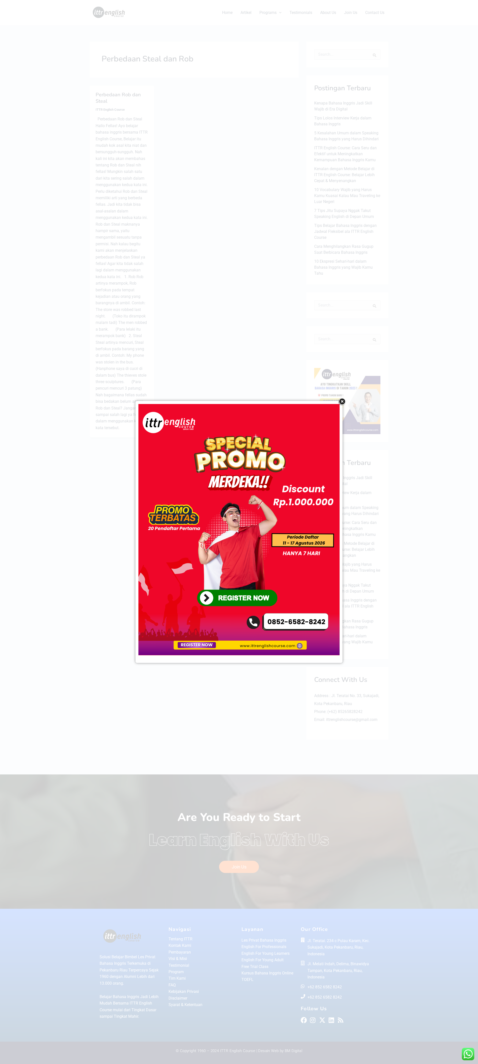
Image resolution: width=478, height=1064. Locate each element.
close (342, 401)
